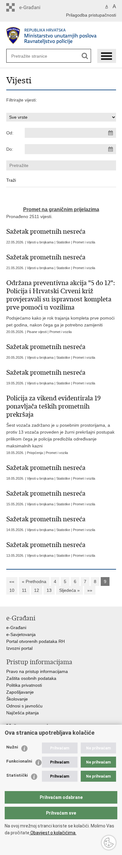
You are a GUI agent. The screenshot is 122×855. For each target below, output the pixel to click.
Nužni (12, 747)
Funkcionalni (19, 761)
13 (49, 590)
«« (11, 581)
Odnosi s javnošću (24, 705)
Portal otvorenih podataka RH (35, 641)
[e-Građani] (33, 7)
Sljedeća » (69, 590)
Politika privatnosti (24, 685)
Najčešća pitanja (22, 712)
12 (36, 590)
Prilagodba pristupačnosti (91, 15)
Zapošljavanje (20, 692)
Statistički (17, 775)
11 (24, 590)
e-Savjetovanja (21, 634)
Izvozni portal (19, 648)
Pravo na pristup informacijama (37, 671)
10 (11, 590)
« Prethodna (34, 581)
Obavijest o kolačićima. (52, 832)
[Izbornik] (106, 56)
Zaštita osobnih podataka (31, 678)
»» (89, 590)
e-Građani (16, 627)
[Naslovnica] (61, 35)
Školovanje (17, 698)
